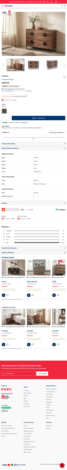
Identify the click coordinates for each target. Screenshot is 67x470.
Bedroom (48, 399)
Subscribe (42, 373)
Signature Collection (51, 389)
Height (3, 161)
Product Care (27, 436)
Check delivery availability (56, 132)
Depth (3, 164)
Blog (25, 398)
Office (47, 407)
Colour (4, 104)
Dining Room (49, 397)
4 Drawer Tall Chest (32, 333)
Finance (3, 436)
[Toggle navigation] (2, 5)
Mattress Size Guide (29, 441)
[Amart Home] (8, 6)
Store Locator (27, 393)
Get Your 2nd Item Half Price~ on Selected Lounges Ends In (33, 2)
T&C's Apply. (29, 91)
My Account (49, 425)
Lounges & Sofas (50, 391)
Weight (4, 168)
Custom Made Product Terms (9, 433)
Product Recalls (28, 449)
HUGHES (5, 331)
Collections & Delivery (29, 447)
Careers (26, 395)
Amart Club (27, 406)
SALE (47, 418)
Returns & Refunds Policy (8, 428)
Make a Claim (27, 452)
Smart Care (27, 439)
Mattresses (49, 402)
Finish (3, 180)
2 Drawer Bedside (6, 333)
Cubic (3, 171)
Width (3, 157)
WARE (54, 282)
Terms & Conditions (6, 425)
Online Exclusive (50, 415)
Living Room (49, 394)
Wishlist (48, 428)
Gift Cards (48, 413)
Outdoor (48, 405)
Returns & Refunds (29, 428)
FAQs (25, 425)
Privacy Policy (5, 431)
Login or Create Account (7, 91)
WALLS (4, 282)
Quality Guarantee (29, 431)
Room (3, 192)
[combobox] (7, 118)
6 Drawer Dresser (6, 283)
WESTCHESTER (32, 282)
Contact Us (27, 403)
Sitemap (26, 401)
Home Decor (49, 410)
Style (3, 184)
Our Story (26, 390)
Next (64, 65)
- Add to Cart (38, 118)
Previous (3, 65)
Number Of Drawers (7, 196)
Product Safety (28, 433)
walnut (3, 106)
